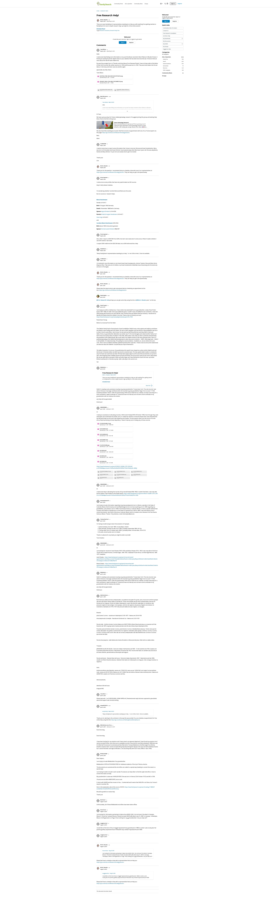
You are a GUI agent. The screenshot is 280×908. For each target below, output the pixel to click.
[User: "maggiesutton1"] (98, 824)
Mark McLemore (104, 96)
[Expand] (127, 111)
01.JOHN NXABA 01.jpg (105, 471)
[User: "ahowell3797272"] (98, 706)
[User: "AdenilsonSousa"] (98, 596)
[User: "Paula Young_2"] (98, 306)
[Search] (165, 3)
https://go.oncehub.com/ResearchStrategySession (116, 132)
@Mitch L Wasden (141, 300)
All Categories (165, 54)
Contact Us (165, 30)
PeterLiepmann (104, 177)
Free (118, 30)
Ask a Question (172, 57)
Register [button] (131, 42)
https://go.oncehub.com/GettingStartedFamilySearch (125, 720)
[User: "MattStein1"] (98, 800)
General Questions (173, 63)
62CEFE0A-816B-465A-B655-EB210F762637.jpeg (106, 89)
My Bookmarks (173, 38)
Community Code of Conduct (170, 28)
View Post (148, 385)
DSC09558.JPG (136, 474)
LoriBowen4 (103, 258)
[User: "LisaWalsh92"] (98, 144)
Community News (172, 73)
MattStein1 (103, 800)
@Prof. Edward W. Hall (103, 300)
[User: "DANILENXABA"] (98, 408)
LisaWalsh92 (103, 143)
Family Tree (173, 59)
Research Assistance (105, 30)
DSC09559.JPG (103, 477)
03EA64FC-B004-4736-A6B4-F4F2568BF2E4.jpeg (123, 89)
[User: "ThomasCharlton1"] (98, 520)
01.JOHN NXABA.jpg (121, 474)
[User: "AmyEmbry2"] (98, 249)
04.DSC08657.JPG (104, 474)
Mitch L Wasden (104, 19)
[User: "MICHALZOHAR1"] (98, 754)
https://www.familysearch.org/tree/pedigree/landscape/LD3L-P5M (115, 317)
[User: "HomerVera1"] (98, 810)
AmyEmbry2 (103, 248)
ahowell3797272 (104, 705)
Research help (113, 30)
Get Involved (173, 66)
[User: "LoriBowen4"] (98, 259)
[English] (104, 4)
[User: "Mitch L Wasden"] (98, 20)
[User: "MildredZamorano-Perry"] (98, 726)
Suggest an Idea (167, 49)
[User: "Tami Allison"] (98, 50)
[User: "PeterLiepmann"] (98, 178)
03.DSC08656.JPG (137, 471)
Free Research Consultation (169, 33)
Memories (173, 68)
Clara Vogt (99, 217)
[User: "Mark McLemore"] (98, 97)
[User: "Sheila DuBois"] (98, 296)
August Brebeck (105, 211)
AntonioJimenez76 (104, 500)
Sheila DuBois (103, 295)
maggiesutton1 (103, 823)
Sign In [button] (122, 42)
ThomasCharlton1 (104, 519)
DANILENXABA (103, 407)
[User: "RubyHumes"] (98, 368)
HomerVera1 (103, 809)
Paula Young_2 (103, 305)
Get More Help (166, 36)
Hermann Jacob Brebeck (107, 229)
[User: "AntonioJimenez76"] (98, 501)
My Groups (165, 46)
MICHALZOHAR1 (103, 753)
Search (173, 61)
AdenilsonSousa (104, 595)
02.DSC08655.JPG (121, 471)
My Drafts (173, 44)
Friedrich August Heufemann (109, 214)
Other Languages (173, 70)
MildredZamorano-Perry (106, 725)
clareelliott (103, 694)
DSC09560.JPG (120, 477)
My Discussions (166, 41)
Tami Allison (103, 49)
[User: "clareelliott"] (98, 694)
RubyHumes (103, 367)
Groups (164, 76)
